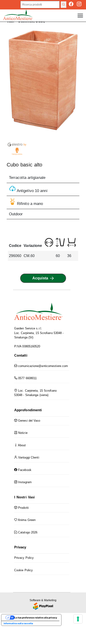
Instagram (24, 482)
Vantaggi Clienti (28, 457)
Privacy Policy (24, 557)
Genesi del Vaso (28, 420)
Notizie (22, 433)
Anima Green (26, 520)
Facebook (24, 470)
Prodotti (23, 507)
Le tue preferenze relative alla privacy (36, 617)
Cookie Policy (23, 570)
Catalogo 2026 (27, 532)
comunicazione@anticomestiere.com (42, 366)
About (21, 445)
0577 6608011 (27, 378)
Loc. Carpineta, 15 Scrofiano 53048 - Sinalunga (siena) (35, 393)
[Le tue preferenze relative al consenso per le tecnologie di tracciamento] (78, 619)
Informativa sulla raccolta (18, 623)
